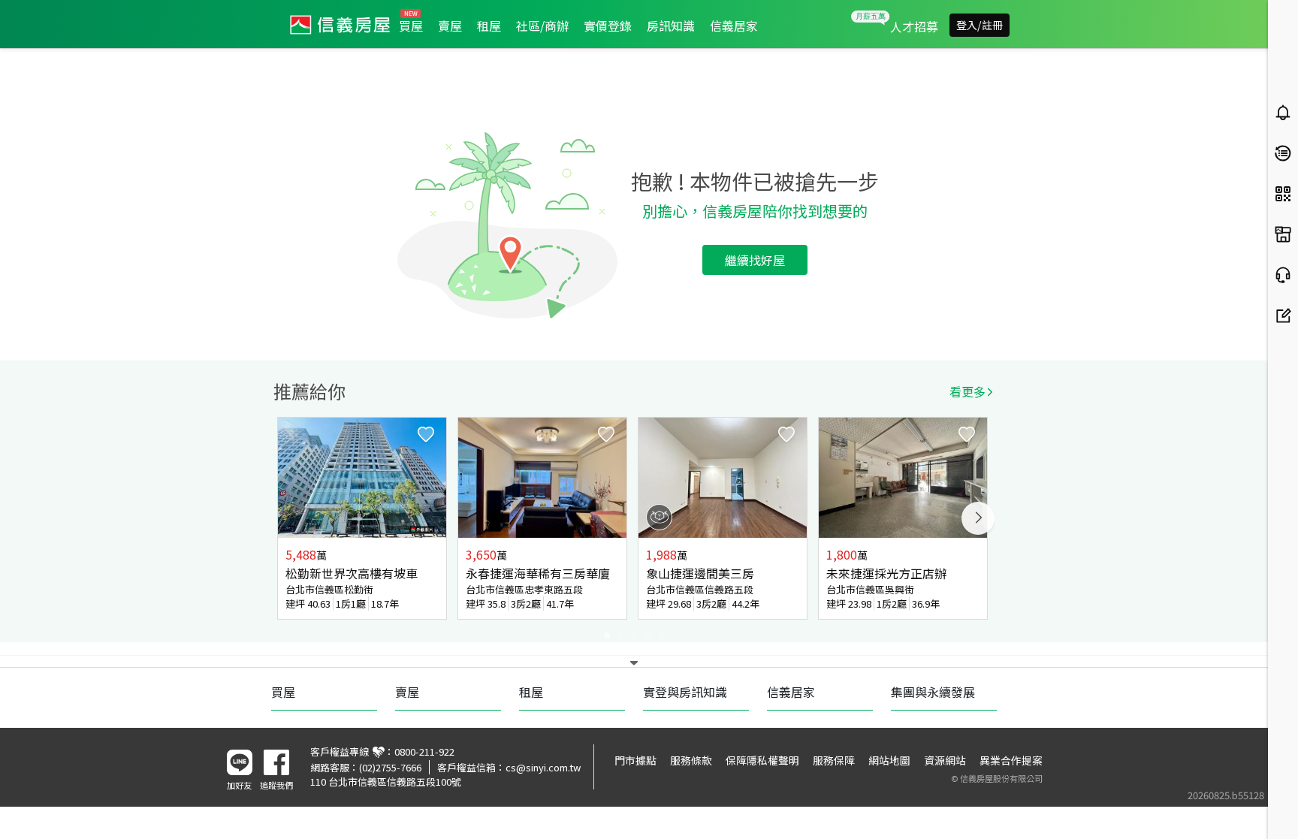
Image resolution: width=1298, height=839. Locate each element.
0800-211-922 (424, 751)
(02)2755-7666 (390, 767)
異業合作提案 (1011, 760)
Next (978, 518)
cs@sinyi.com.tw (543, 767)
